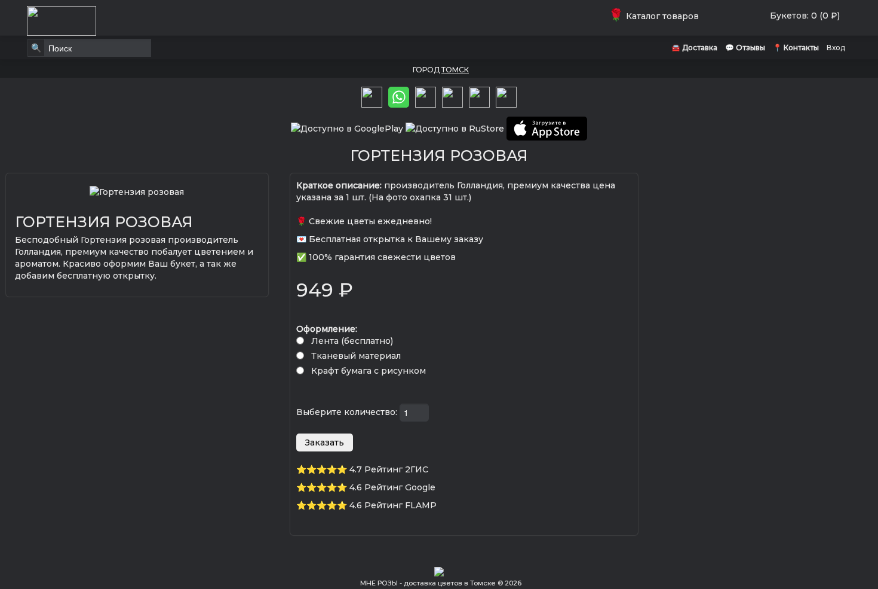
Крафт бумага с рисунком (368, 370)
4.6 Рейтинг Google (392, 487)
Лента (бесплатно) (352, 340)
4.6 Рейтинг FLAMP (393, 505)
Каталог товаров (656, 16)
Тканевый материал (356, 355)
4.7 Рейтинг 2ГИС (388, 469)
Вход (836, 47)
